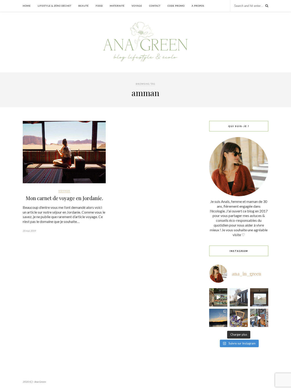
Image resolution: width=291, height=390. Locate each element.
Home (27, 5)
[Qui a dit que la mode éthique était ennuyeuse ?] (259, 318)
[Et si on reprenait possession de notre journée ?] (239, 318)
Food (99, 5)
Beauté (83, 5)
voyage (137, 5)
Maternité (117, 5)
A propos (198, 5)
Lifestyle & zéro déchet (54, 5)
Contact (155, 5)
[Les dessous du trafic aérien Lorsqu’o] (218, 318)
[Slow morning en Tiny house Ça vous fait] (239, 297)
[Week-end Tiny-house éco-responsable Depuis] (259, 297)
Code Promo (176, 5)
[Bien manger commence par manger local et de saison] (218, 297)
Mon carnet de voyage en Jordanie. (64, 198)
